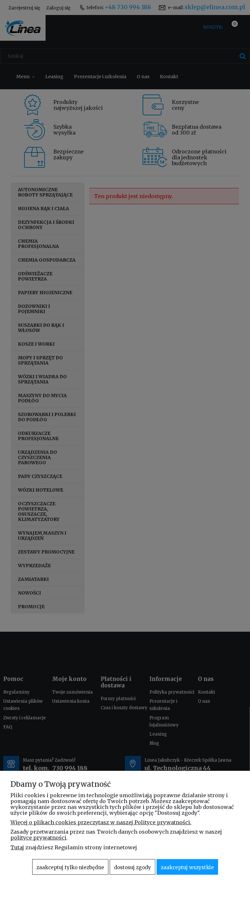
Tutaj (17, 847)
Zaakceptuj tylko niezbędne (70, 867)
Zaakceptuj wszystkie (187, 867)
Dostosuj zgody (132, 867)
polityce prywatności (38, 837)
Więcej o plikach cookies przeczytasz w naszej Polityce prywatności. (100, 822)
